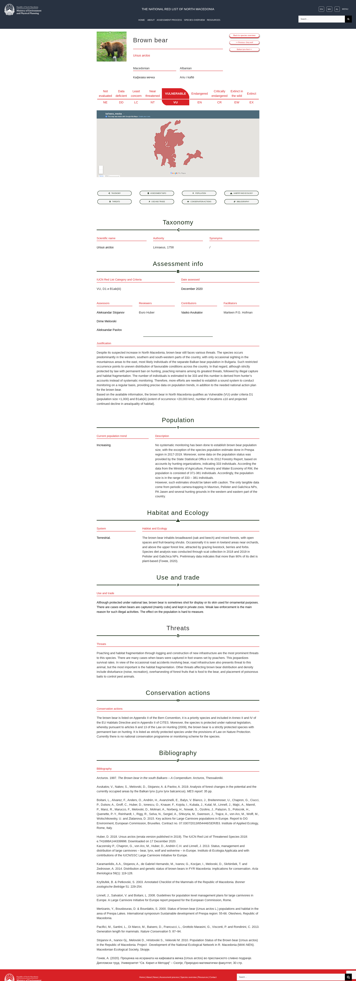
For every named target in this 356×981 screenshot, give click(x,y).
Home (142, 977)
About (149, 977)
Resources (203, 977)
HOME (141, 20)
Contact (213, 977)
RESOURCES (213, 20)
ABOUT (151, 20)
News (155, 977)
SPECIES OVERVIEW (194, 20)
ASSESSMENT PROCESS (169, 20)
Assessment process (169, 977)
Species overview (189, 977)
